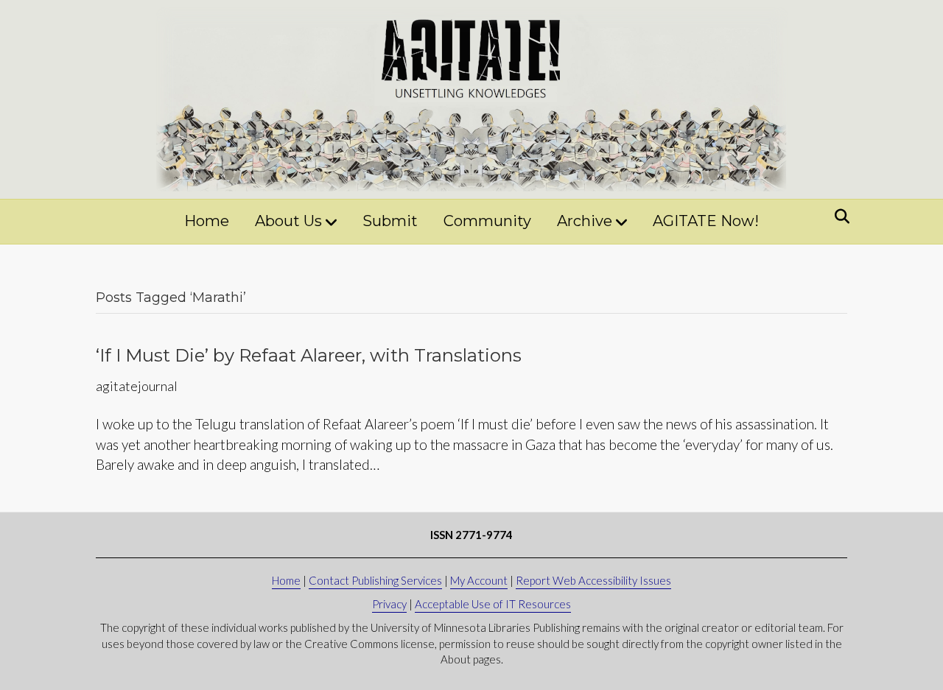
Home (206, 221)
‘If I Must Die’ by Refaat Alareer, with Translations (309, 355)
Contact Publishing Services (375, 580)
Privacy (389, 603)
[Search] (838, 216)
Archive (584, 221)
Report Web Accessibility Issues (593, 580)
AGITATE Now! (706, 221)
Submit (390, 221)
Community (487, 221)
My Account (479, 580)
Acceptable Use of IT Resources (493, 603)
